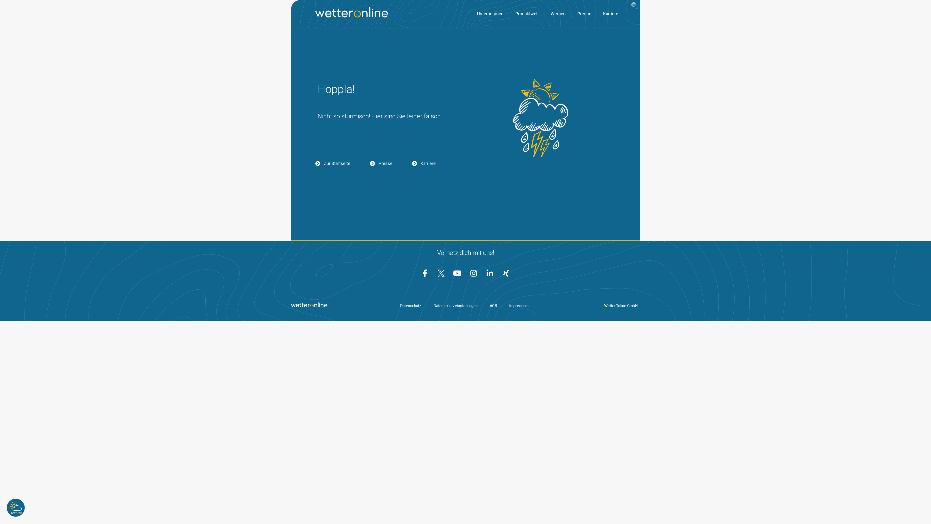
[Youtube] (457, 273)
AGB (493, 305)
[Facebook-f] (425, 273)
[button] (635, 5)
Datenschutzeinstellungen (455, 305)
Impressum (519, 305)
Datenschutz (410, 305)
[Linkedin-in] (490, 273)
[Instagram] (473, 273)
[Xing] (506, 273)
